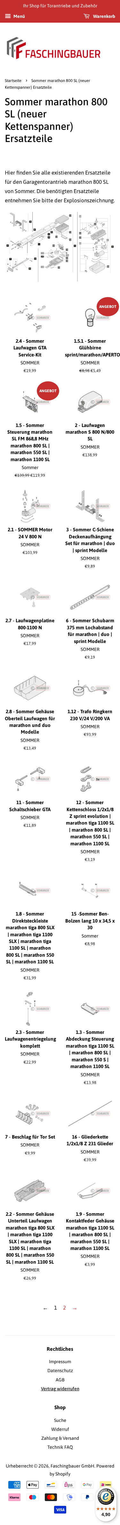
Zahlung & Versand (60, 1438)
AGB (60, 1379)
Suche (60, 1420)
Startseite (13, 80)
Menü (18, 16)
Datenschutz (60, 1370)
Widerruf (60, 1429)
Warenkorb (103, 16)
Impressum (60, 1361)
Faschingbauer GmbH (72, 1466)
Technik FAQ (60, 1447)
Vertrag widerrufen (60, 1388)
